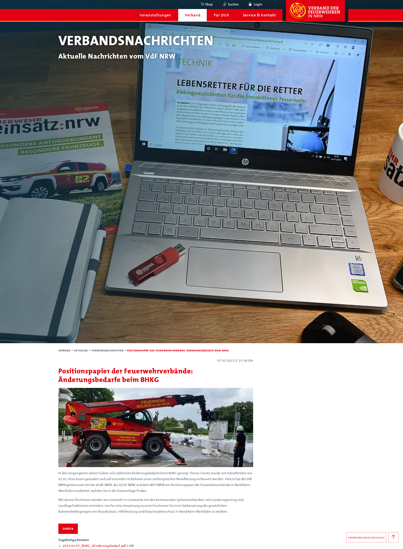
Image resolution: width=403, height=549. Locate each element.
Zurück (68, 529)
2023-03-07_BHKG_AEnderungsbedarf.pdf (95, 546)
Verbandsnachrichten (108, 350)
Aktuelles (81, 350)
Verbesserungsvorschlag (366, 538)
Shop (209, 4)
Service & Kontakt (259, 15)
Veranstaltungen (155, 15)
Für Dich (221, 15)
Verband (192, 15)
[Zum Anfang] (393, 537)
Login (258, 4)
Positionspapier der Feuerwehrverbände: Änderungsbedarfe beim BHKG (178, 350)
